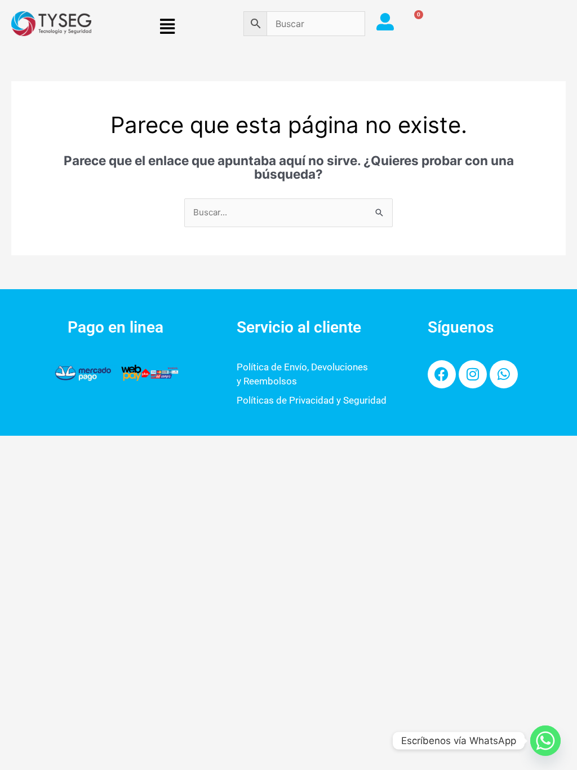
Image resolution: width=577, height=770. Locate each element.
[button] (167, 26)
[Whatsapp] (545, 740)
